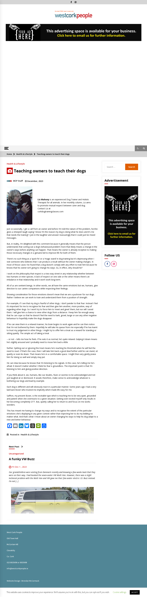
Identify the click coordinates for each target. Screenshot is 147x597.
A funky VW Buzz (22, 459)
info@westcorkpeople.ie (17, 568)
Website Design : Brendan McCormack (23, 581)
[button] (138, 148)
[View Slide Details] (73, 32)
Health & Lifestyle (16, 163)
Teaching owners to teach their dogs (50, 171)
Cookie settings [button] (119, 592)
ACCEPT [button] (134, 592)
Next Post (14, 446)
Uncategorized (16, 453)
